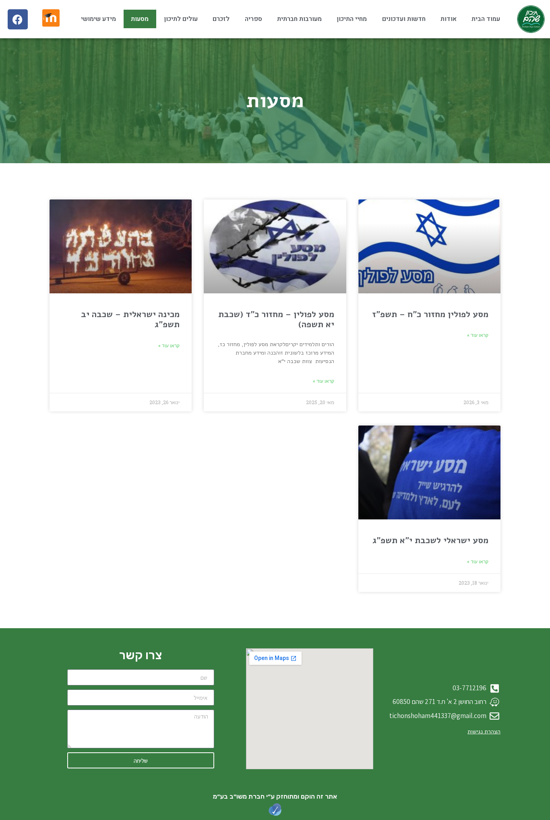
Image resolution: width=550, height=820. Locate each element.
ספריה (253, 19)
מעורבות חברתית (299, 19)
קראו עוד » (477, 335)
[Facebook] (18, 19)
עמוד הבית (485, 19)
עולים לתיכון (181, 19)
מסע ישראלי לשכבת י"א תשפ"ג (430, 540)
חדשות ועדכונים (404, 19)
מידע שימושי (98, 19)
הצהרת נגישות (483, 731)
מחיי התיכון (352, 19)
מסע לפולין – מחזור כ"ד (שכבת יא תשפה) (276, 319)
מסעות (140, 19)
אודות (448, 19)
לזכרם (221, 19)
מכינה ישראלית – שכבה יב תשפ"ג (130, 319)
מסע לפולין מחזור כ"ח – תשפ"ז (430, 314)
